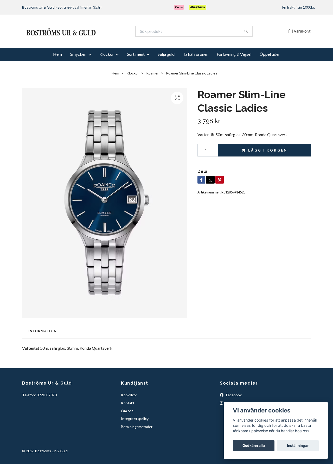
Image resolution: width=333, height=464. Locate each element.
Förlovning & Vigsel (234, 71)
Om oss (127, 428)
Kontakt (128, 420)
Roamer (152, 91)
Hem (57, 71)
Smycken (78, 71)
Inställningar (298, 445)
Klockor (106, 71)
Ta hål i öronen (195, 71)
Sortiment (136, 71)
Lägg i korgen (267, 168)
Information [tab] (42, 349)
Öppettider (270, 71)
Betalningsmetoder (136, 444)
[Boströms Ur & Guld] (94, 40)
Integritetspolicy (135, 436)
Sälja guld (166, 71)
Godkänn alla (253, 445)
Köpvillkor (129, 412)
